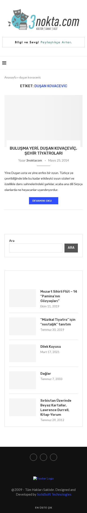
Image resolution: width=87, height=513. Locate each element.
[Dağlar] (22, 380)
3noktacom (34, 160)
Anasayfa (10, 77)
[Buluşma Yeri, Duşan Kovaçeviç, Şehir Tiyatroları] (43, 121)
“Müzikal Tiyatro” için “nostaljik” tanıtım (57, 322)
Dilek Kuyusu (50, 347)
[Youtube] (43, 457)
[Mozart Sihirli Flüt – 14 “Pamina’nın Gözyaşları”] (22, 298)
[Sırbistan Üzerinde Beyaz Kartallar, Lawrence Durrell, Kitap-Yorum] (22, 407)
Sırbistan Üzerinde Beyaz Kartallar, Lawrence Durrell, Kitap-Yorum (55, 408)
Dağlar (45, 374)
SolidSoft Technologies (54, 494)
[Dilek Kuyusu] (22, 353)
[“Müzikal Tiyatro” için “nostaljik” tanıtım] (22, 326)
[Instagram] (33, 457)
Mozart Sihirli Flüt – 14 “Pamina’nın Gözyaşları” (58, 296)
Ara (11, 240)
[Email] (53, 457)
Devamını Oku (42, 200)
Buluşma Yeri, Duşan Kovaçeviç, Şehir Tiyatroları (43, 151)
